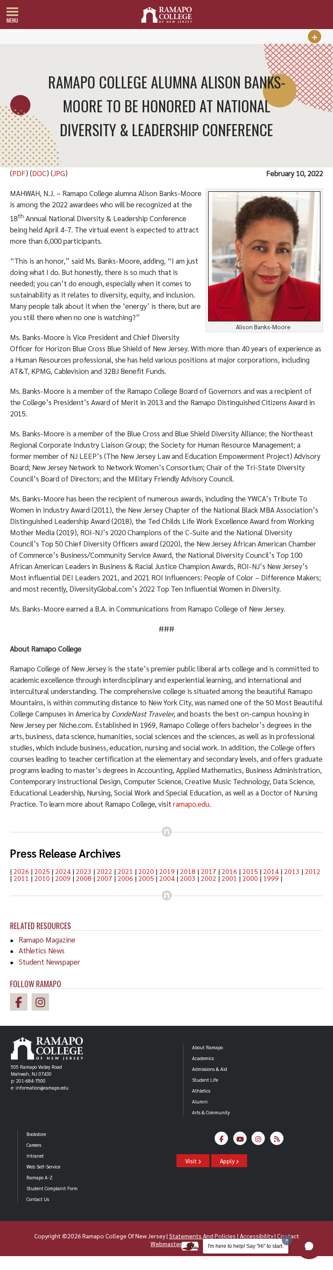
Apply (228, 1161)
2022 (104, 871)
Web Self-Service (43, 1166)
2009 (63, 878)
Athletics (201, 1090)
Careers (33, 1145)
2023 (83, 871)
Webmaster (165, 1243)
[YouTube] (240, 1141)
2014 (271, 871)
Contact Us (37, 1199)
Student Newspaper (49, 961)
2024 (63, 871)
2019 (167, 871)
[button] (309, 1246)
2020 (146, 871)
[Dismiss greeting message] (287, 1240)
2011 (21, 878)
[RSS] (276, 1141)
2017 (208, 871)
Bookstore (36, 1134)
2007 (104, 878)
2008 (83, 878)
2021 (125, 871)
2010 (42, 878)
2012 (312, 871)
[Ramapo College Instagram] (42, 1003)
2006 (125, 878)
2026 (21, 871)
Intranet (35, 1155)
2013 (292, 871)
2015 (250, 871)
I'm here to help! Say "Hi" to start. (246, 1246)
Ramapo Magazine (47, 939)
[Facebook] (221, 1141)
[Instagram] (258, 1141)
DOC (39, 173)
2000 (250, 878)
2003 (188, 878)
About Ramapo (207, 1047)
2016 (229, 871)
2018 (188, 871)
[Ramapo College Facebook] (21, 1003)
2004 (167, 878)
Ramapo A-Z (39, 1177)
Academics (203, 1058)
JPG (59, 173)
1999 (271, 878)
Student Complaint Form (52, 1188)
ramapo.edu (191, 803)
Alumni (200, 1101)
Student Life (205, 1080)
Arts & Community (211, 1112)
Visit (191, 1161)
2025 (42, 871)
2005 (146, 878)
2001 (229, 878)
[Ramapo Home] (166, 15)
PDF (19, 173)
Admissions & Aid (209, 1069)
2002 (208, 878)
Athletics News (42, 950)
